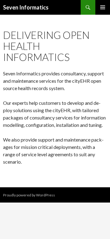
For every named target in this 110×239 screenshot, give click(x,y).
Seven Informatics (26, 7)
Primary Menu (102, 7)
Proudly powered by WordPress (29, 195)
